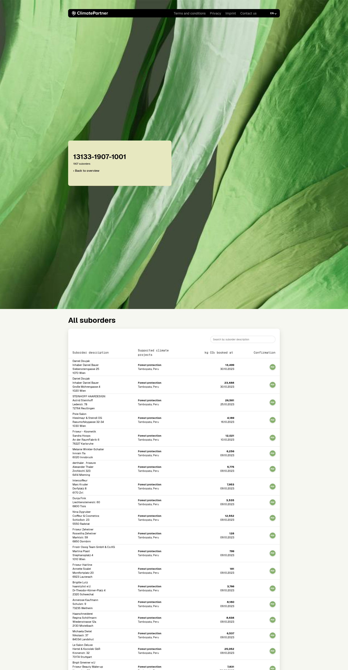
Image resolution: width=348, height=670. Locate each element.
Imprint (230, 13)
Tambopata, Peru (149, 367)
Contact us (248, 13)
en (272, 13)
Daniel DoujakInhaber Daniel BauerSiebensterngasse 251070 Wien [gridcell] (85, 367)
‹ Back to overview (86, 171)
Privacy (215, 13)
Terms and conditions (190, 13)
